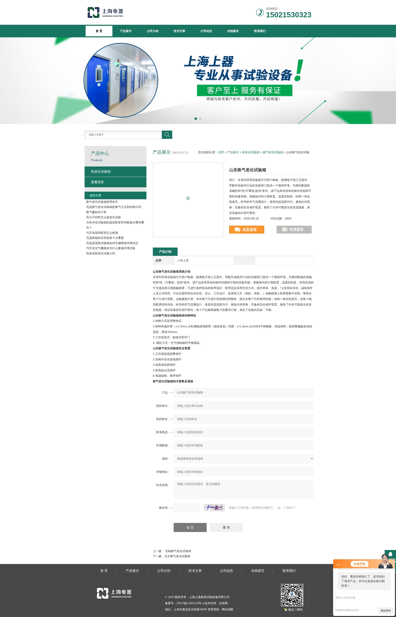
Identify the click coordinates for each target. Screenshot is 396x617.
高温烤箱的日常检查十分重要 (105, 237)
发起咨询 (386, 610)
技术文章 (179, 31)
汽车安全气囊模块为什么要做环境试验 (110, 248)
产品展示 (126, 31)
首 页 (104, 570)
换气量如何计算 (96, 212)
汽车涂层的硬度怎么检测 (102, 232)
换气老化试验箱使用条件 (102, 201)
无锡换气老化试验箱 (178, 551)
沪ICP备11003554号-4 (190, 603)
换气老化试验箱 (273, 152)
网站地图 (227, 609)
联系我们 (260, 31)
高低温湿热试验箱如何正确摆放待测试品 (112, 243)
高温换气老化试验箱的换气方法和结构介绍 (113, 207)
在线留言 (233, 31)
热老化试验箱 (250, 152)
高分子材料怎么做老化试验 (103, 217)
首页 (221, 152)
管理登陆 (213, 609)
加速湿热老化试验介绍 (100, 253)
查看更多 (97, 182)
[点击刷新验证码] (214, 507)
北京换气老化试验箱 (177, 556)
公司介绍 (152, 31)
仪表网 (223, 603)
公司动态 (206, 31)
